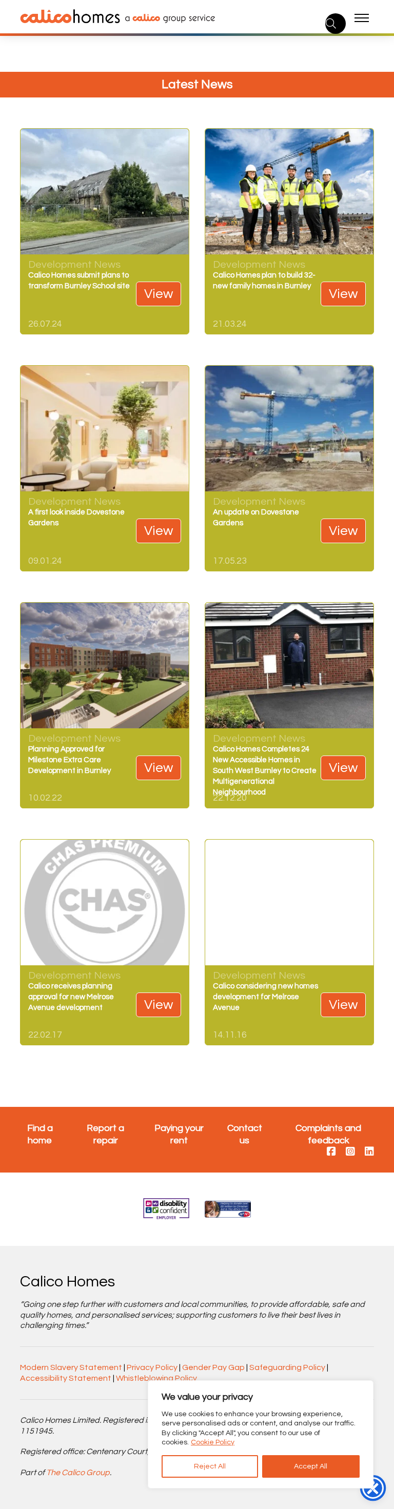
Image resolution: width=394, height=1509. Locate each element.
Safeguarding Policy (287, 1367)
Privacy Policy (152, 1367)
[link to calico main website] (167, 18)
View (158, 294)
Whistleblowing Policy (156, 1378)
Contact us (244, 1134)
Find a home (40, 1134)
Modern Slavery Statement (71, 1367)
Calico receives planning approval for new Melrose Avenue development (71, 996)
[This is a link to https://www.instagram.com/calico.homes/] (350, 1152)
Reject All (210, 1466)
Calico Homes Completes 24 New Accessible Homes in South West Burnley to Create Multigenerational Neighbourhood (265, 770)
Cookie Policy (212, 1442)
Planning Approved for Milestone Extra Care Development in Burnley (69, 760)
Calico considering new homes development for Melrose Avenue (265, 996)
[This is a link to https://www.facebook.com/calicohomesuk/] (331, 1152)
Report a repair (105, 1134)
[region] (260, 1434)
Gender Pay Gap (213, 1367)
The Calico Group (78, 1472)
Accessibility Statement (65, 1378)
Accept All (310, 1466)
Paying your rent (179, 1134)
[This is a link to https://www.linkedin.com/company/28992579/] (369, 1152)
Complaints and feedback (328, 1134)
